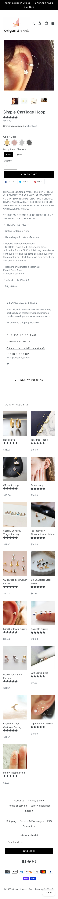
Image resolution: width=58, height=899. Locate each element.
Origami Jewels (19, 889)
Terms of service (17, 805)
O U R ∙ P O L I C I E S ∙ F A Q (21, 335)
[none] (7, 142)
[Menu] (53, 23)
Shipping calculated (13, 126)
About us (19, 800)
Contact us (29, 826)
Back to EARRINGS (31, 380)
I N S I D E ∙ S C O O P (18, 354)
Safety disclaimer (40, 805)
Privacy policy (36, 800)
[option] (15, 100)
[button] (10, 117)
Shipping (11, 821)
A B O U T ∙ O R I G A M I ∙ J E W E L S (26, 347)
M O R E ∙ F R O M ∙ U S (18, 341)
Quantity (8, 160)
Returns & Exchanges (32, 821)
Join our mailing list (29, 835)
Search (29, 810)
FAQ (49, 821)
